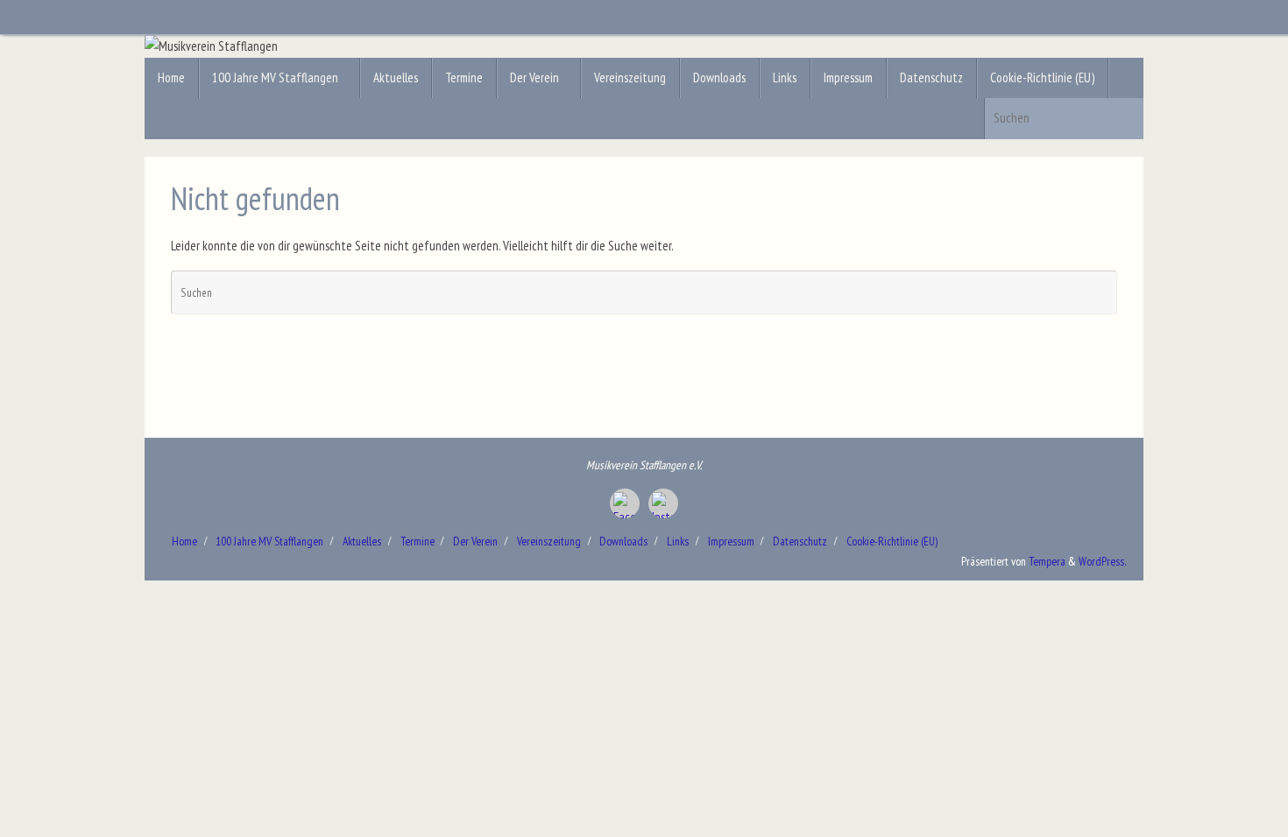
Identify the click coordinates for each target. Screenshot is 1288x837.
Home (184, 541)
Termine (417, 541)
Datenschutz (800, 541)
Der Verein (475, 541)
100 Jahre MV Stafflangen (269, 541)
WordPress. (1102, 561)
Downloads (623, 541)
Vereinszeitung (549, 541)
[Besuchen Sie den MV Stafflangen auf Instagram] (663, 503)
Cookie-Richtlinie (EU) (892, 541)
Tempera (1047, 561)
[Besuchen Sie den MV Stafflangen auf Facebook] (625, 503)
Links (678, 541)
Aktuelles (362, 541)
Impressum (731, 541)
